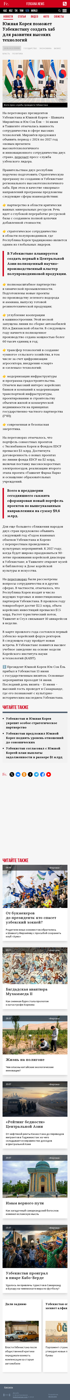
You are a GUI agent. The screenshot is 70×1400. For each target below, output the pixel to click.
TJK (16, 11)
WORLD (34, 11)
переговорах (17, 579)
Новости (8, 16)
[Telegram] (36, 774)
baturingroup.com (20, 1397)
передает (22, 157)
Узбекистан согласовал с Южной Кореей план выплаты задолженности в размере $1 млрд (34, 752)
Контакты (8, 1387)
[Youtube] (48, 774)
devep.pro (52, 1396)
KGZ (11, 11)
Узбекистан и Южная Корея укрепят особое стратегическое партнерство (31, 723)
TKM (21, 11)
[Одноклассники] (24, 774)
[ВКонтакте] (18, 774)
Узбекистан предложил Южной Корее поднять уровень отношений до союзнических (35, 737)
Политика (17, 53)
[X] (12, 774)
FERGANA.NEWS (35, 4)
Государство (30, 48)
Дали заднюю (15, 1304)
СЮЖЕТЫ (59, 16)
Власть (6, 53)
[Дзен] (30, 774)
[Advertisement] (35, 820)
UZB (27, 11)
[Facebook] (42, 774)
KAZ (5, 11)
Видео (34, 16)
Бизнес (57, 48)
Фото (46, 16)
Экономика (45, 48)
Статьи (22, 16)
